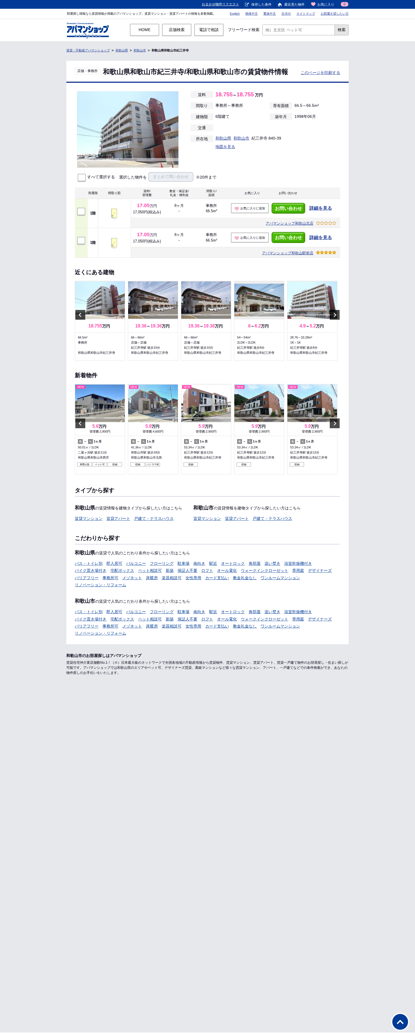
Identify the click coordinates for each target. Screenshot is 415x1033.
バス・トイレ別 (88, 563)
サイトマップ (305, 13)
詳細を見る (320, 208)
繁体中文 (269, 13)
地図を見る (225, 146)
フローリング (162, 563)
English (235, 13)
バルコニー (136, 563)
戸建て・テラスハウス (154, 518)
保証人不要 (187, 570)
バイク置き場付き (90, 570)
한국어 (286, 13)
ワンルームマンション (280, 578)
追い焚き (272, 563)
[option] (100, 321)
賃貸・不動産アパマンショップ (88, 50)
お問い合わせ (288, 208)
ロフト (207, 570)
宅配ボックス (122, 570)
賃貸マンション (88, 518)
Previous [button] (80, 315)
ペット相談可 (150, 570)
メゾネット (132, 578)
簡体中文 (251, 13)
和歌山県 (121, 50)
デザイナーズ (320, 570)
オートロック (233, 563)
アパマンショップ (289, 223)
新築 (170, 570)
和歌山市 (140, 50)
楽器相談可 (172, 578)
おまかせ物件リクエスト (220, 4)
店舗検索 (177, 29)
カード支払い (217, 578)
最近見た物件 (294, 4)
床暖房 (152, 578)
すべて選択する (101, 177)
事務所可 (110, 578)
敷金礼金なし (245, 578)
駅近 (213, 563)
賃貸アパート (118, 518)
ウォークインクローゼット (264, 570)
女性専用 (193, 578)
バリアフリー (87, 578)
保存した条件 (261, 4)
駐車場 (183, 563)
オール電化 (227, 570)
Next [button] (335, 315)
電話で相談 (209, 29)
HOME (144, 29)
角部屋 (255, 563)
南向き (199, 563)
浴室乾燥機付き (298, 563)
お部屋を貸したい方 (335, 13)
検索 (342, 29)
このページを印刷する (320, 72)
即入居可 (114, 563)
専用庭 (298, 570)
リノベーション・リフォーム (100, 585)
